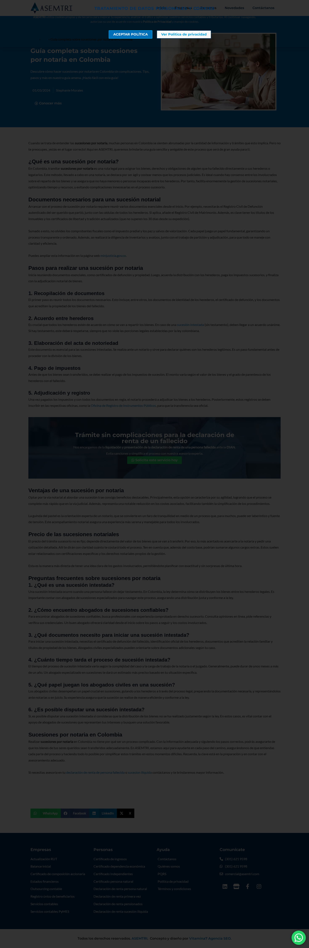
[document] (154, 474)
